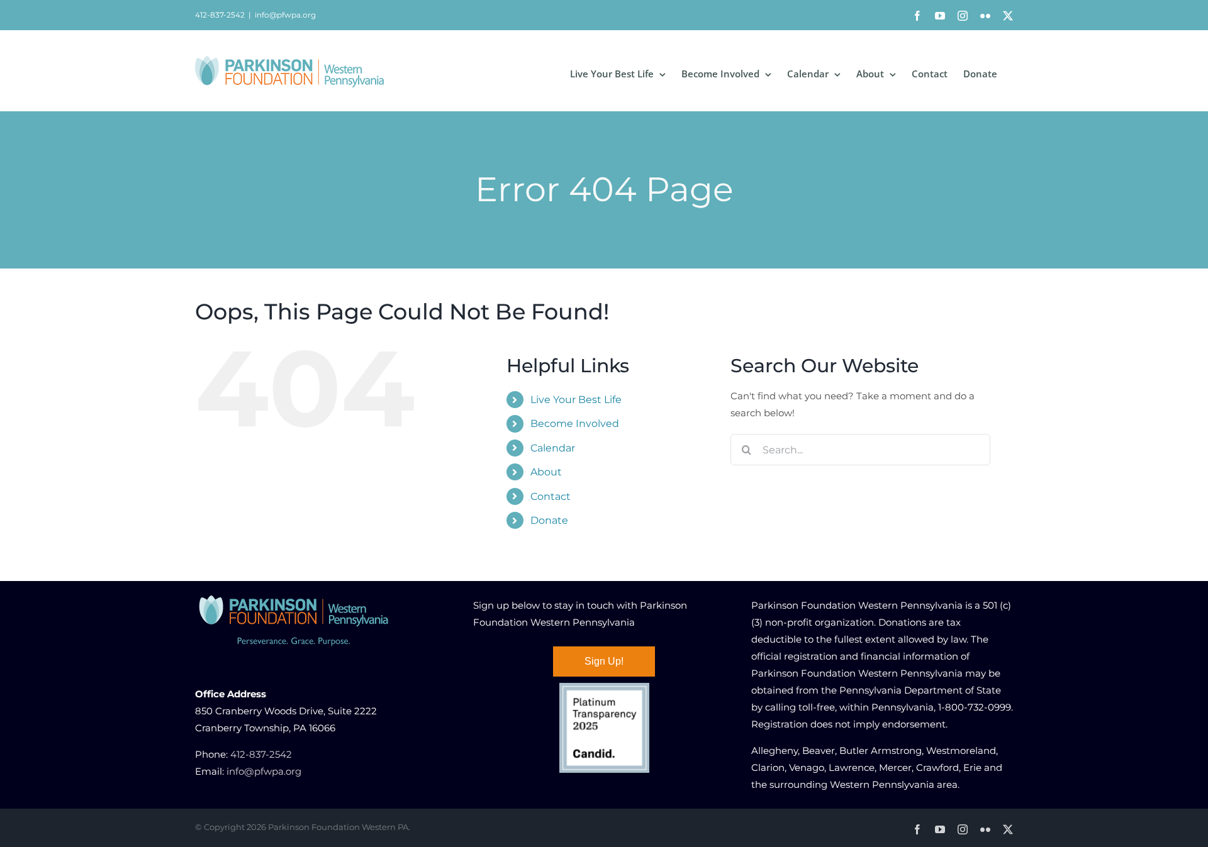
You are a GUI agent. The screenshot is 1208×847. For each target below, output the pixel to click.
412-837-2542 (261, 754)
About (546, 472)
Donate (549, 520)
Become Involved (574, 423)
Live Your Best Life (576, 400)
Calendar (552, 448)
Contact (550, 496)
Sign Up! (604, 661)
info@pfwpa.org (285, 14)
